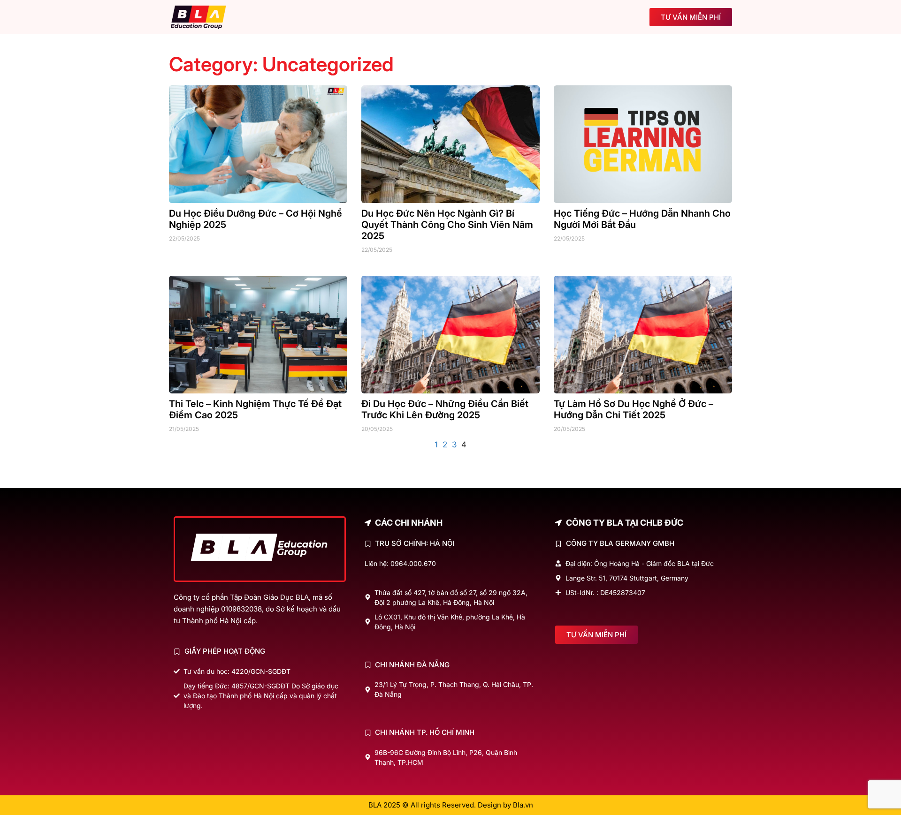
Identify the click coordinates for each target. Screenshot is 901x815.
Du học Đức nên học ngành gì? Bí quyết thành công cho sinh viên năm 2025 (447, 224)
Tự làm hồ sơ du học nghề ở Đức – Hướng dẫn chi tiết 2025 (633, 409)
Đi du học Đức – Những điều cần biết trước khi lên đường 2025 (444, 409)
